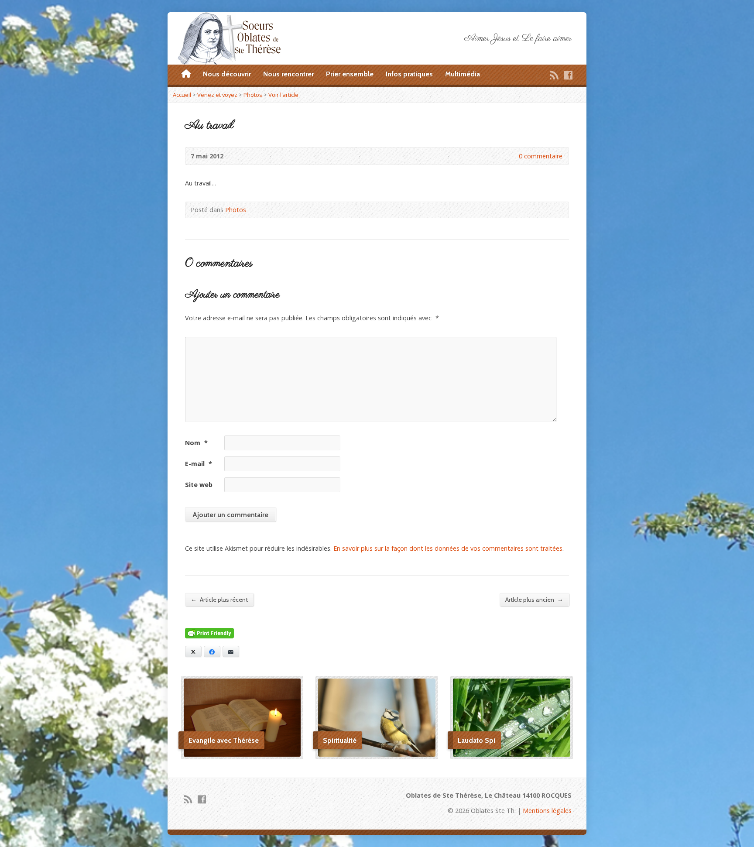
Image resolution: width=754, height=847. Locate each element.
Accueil (182, 95)
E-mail (198, 464)
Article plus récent (219, 599)
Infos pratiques (409, 74)
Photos (252, 95)
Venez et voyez (217, 95)
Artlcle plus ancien (534, 599)
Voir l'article (283, 95)
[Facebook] (568, 75)
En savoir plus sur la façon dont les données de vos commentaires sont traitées (447, 548)
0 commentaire (512, 156)
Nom (196, 443)
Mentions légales (547, 810)
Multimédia (462, 74)
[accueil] (186, 74)
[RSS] (554, 75)
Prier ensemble (350, 74)
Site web (198, 484)
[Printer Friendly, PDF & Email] (209, 633)
